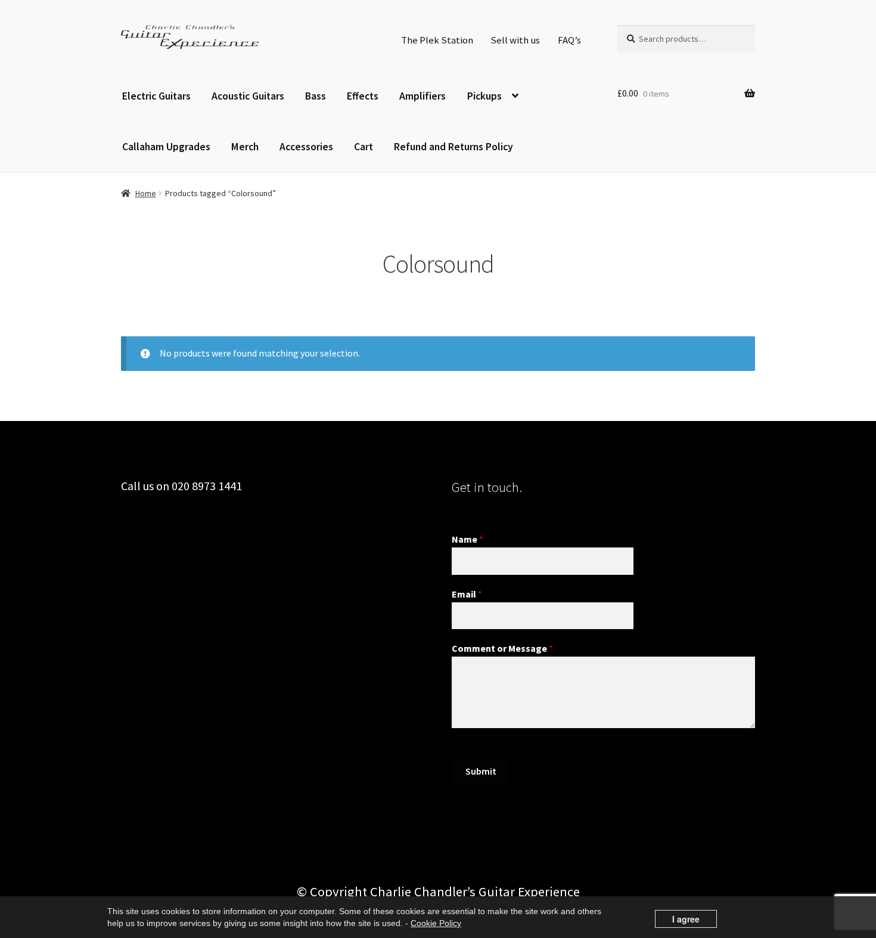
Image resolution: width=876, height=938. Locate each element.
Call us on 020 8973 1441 (181, 485)
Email (467, 594)
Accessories (306, 146)
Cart (363, 146)
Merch (245, 146)
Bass (315, 96)
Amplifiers (422, 96)
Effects (362, 96)
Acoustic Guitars (248, 96)
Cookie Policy (436, 923)
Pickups (484, 96)
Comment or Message (502, 648)
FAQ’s (569, 40)
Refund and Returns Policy (453, 146)
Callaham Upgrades (166, 146)
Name (467, 539)
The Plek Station (437, 40)
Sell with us (515, 40)
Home (145, 193)
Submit (480, 771)
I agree (686, 919)
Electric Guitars (156, 96)
